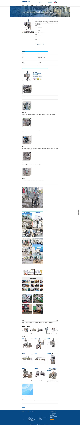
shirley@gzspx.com (54, 413)
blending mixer (40, 322)
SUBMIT (23, 407)
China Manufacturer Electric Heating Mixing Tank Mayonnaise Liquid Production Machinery (27, 380)
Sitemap (45, 424)
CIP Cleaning (40, 418)
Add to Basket (38, 44)
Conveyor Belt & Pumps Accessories (43, 417)
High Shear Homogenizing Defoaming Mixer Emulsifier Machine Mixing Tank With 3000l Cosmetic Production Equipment (27, 366)
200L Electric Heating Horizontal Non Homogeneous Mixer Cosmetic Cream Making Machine (54, 333)
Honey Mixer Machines (24, 323)
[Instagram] (55, 2)
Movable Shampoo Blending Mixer (34, 322)
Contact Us (23, 419)
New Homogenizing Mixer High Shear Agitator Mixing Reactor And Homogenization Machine (52, 381)
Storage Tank (40, 416)
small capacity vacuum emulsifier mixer (47, 322)
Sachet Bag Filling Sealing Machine (31, 419)
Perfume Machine (30, 416)
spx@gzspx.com (40, 2)
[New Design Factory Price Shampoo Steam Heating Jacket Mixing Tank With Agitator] (27, 389)
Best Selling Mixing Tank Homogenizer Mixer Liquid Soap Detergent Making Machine (52, 350)
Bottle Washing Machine (30, 418)
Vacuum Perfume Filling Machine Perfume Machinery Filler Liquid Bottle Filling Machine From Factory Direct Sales (52, 366)
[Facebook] (54, 1)
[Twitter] (56, 1)
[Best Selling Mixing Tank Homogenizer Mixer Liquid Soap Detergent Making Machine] (52, 343)
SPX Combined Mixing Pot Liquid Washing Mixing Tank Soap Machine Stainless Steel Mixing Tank (39, 381)
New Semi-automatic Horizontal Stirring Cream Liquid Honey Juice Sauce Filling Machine (26, 333)
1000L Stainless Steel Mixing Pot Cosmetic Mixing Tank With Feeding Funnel (33, 333)
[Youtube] (54, 2)
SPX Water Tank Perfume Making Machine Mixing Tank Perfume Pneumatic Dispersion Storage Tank (39, 366)
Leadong (49, 424)
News (22, 418)
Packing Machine (41, 415)
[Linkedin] (55, 1)
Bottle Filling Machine (30, 417)
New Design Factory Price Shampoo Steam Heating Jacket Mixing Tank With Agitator (27, 396)
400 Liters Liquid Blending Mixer (25, 322)
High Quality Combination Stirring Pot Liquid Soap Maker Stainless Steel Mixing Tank (40, 333)
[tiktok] (56, 2)
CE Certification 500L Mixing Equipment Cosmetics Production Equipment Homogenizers (26, 350)
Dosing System (40, 419)
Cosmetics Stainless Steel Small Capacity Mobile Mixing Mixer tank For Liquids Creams (47, 333)
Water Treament (29, 415)
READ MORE (51, 419)
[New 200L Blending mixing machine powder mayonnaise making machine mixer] (40, 343)
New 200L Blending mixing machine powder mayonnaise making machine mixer (40, 350)
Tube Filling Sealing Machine (31, 420)
